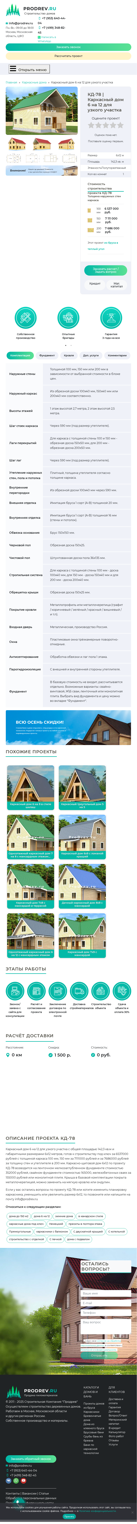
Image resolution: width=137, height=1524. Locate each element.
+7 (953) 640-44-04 (23, 1470)
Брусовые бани (94, 1432)
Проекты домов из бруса (94, 1405)
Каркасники (91, 1411)
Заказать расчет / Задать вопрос (106, 270)
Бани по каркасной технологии (91, 1449)
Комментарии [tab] (117, 355)
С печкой (56, 1239)
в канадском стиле (90, 1216)
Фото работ (116, 1436)
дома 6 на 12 (42, 1216)
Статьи (44, 1493)
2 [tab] (71, 345)
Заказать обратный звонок (31, 1459)
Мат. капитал (117, 285)
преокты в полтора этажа (85, 1224)
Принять (69, 1516)
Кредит (94, 283)
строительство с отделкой (26, 1239)
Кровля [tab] (69, 355)
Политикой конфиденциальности (98, 1350)
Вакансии (29, 1493)
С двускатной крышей (88, 1231)
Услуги (113, 1444)
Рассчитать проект (68, 56)
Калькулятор (117, 1432)
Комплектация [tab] (20, 355)
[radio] (91, 126)
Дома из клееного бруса (94, 1426)
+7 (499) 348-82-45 (23, 1475)
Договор (114, 1411)
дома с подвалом (78, 1239)
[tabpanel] (25, 325)
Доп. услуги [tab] (91, 355)
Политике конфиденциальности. (98, 1511)
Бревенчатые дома (92, 1418)
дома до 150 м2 (18, 1216)
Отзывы (114, 1440)
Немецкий (56, 1224)
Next (135, 325)
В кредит (115, 1428)
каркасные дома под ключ (26, 1224)
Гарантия (115, 1407)
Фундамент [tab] (47, 355)
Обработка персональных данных (31, 1498)
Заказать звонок (68, 47)
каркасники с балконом (52, 1231)
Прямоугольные (20, 1231)
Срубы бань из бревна (93, 1438)
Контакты (13, 1493)
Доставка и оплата (116, 1401)
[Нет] (132, 1512)
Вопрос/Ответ (118, 1415)
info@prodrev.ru (21, 23)
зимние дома (64, 1216)
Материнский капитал (118, 1421)
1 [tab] (66, 345)
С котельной (116, 1231)
